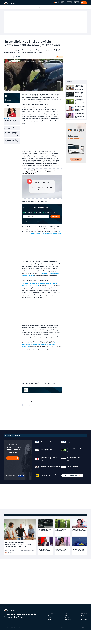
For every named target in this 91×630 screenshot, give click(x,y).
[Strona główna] (9, 3)
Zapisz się (54, 216)
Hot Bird (31, 383)
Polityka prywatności (65, 627)
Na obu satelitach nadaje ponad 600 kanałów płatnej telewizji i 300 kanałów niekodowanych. (39, 344)
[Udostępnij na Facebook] (17, 56)
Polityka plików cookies (83, 627)
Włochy (25, 383)
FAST (41, 383)
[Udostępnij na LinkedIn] (19, 56)
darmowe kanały (48, 383)
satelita (36, 383)
